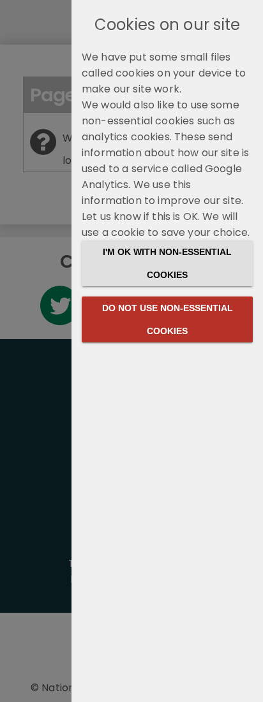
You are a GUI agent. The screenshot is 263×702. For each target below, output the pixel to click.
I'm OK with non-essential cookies (167, 263)
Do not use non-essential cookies (167, 319)
